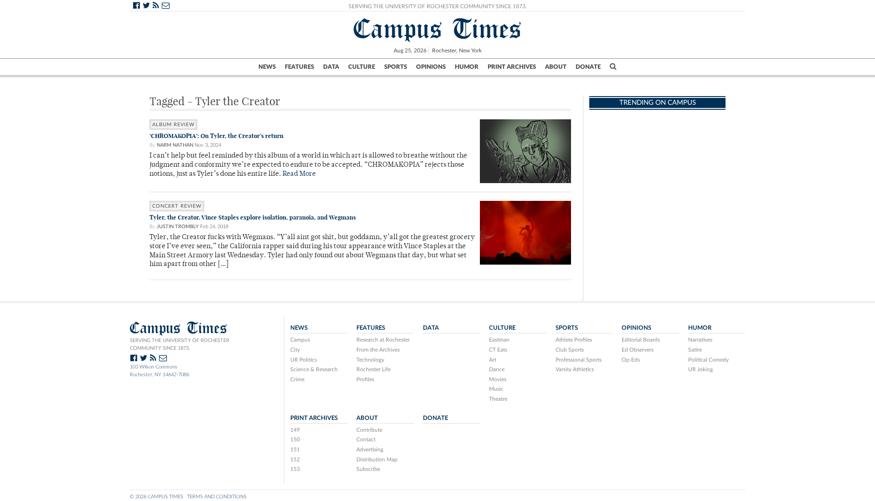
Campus (300, 340)
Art (492, 360)
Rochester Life (373, 369)
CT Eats (498, 350)
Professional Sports (579, 360)
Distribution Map (376, 459)
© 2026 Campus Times (156, 496)
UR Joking (700, 369)
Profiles (365, 379)
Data (331, 67)
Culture (361, 67)
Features (299, 67)
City (295, 350)
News (267, 67)
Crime (297, 379)
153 (295, 469)
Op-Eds (631, 360)
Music (496, 389)
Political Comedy (708, 360)
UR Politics (303, 360)
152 (295, 459)
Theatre (498, 399)
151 (295, 449)
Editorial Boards (641, 340)
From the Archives (378, 350)
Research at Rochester (383, 340)
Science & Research (314, 369)
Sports (395, 67)
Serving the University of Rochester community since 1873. (179, 344)
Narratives (700, 340)
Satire (695, 350)
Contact (366, 439)
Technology (370, 360)
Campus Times (438, 28)
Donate (588, 67)
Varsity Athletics (575, 369)
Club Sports (570, 350)
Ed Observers (638, 350)
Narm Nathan (175, 145)
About (555, 67)
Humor (467, 67)
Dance (496, 369)
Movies (497, 379)
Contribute (369, 430)
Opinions (431, 67)
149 (295, 430)
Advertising (369, 449)
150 (295, 439)
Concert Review (176, 206)
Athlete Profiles (574, 340)
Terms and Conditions (217, 496)
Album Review (173, 124)
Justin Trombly (178, 226)
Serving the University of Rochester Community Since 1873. (438, 6)
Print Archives (512, 67)
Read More (299, 174)
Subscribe (368, 469)
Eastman (499, 340)
